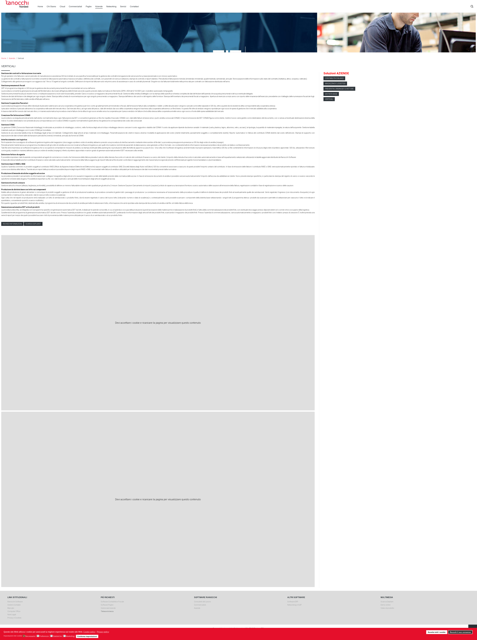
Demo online (385, 605)
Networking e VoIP (294, 605)
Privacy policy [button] (103, 632)
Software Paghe (107, 605)
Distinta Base (331, 94)
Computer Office (13, 611)
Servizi (123, 6)
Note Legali (11, 615)
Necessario (30, 636)
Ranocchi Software (15, 602)
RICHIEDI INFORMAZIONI (12, 224)
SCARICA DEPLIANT (33, 224)
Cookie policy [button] (89, 632)
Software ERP (292, 602)
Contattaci (134, 6)
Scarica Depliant (387, 602)
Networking (111, 6)
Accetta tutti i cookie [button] (436, 632)
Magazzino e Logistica (335, 84)
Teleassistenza (107, 611)
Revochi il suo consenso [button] (460, 632)
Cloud (62, 6)
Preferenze (44, 636)
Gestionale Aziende (108, 608)
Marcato (10, 608)
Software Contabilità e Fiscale (112, 602)
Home (40, 6)
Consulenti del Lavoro (202, 602)
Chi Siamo (51, 6)
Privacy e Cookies (14, 618)
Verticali (329, 99)
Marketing (70, 636)
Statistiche (57, 636)
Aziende (99, 6)
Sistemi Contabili (13, 605)
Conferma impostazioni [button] (87, 636)
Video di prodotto (387, 608)
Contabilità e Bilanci (334, 78)
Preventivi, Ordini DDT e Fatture (339, 89)
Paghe (89, 6)
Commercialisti (75, 6)
